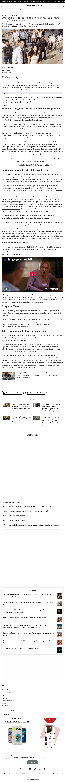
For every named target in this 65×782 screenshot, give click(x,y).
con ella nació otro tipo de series (19, 124)
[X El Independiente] (20, 769)
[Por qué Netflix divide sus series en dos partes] (8, 376)
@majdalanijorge (6, 70)
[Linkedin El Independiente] (39, 769)
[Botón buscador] (63, 6)
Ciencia (37, 10)
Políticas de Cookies (56, 773)
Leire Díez (5, 708)
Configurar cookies (32, 776)
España (10, 10)
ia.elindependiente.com (17, 747)
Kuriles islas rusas (37, 1)
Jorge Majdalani (7, 67)
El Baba (59, 1)
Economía (18, 10)
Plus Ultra (5, 698)
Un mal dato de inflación (17, 516)
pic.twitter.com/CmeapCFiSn (38, 161)
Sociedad (45, 10)
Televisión (5, 15)
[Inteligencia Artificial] (17, 744)
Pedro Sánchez (6, 703)
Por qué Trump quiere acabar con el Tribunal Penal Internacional (30, 506)
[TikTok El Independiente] (44, 769)
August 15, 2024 (44, 165)
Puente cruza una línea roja (18, 520)
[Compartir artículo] (3, 77)
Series (5, 385)
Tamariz (44, 1)
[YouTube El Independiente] (30, 769)
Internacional (28, 10)
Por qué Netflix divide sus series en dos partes (32, 373)
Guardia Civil (5, 706)
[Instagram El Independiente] (35, 769)
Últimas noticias (12, 1)
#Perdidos (56, 159)
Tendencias (13, 15)
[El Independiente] (32, 6)
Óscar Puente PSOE (51, 1)
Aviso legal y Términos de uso (23, 773)
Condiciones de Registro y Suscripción (41, 773)
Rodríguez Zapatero (7, 701)
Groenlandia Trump (28, 1)
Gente (52, 10)
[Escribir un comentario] (16, 77)
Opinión (3, 10)
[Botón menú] (2, 6)
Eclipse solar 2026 (7, 693)
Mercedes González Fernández (10, 711)
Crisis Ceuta (20, 1)
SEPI (3, 695)
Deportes (59, 10)
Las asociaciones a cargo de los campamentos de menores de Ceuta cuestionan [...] (34, 526)
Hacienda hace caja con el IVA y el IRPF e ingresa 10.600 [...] (28, 511)
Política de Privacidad (9, 773)
